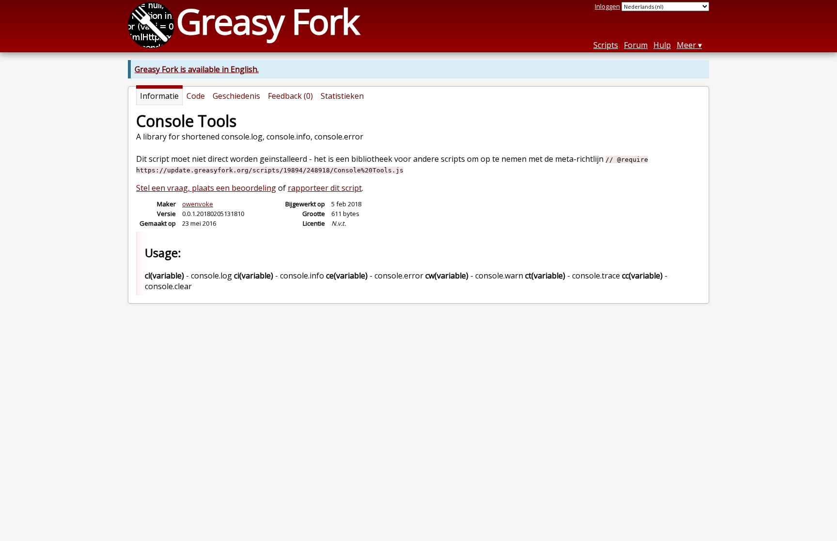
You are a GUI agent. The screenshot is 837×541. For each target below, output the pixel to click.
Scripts (605, 45)
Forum (636, 45)
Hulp (662, 45)
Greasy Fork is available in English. (197, 69)
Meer (686, 45)
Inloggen (607, 6)
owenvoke (197, 204)
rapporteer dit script (325, 188)
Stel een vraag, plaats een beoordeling (206, 188)
